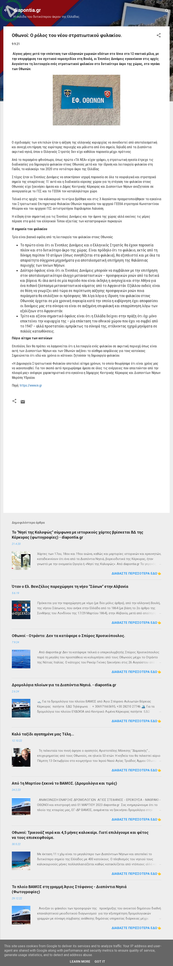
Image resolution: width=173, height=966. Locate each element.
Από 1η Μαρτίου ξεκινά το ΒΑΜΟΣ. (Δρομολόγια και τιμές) (64, 783)
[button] (158, 36)
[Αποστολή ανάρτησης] (22, 403)
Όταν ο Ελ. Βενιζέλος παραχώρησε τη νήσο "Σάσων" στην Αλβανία (70, 586)
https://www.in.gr (31, 385)
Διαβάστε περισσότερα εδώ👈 (136, 573)
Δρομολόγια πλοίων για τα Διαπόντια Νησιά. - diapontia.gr (64, 685)
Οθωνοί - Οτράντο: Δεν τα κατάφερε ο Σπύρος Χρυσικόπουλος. (68, 635)
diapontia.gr (27, 10)
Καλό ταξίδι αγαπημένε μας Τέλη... (43, 734)
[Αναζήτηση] (167, 11)
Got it (100, 961)
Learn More (80, 961)
